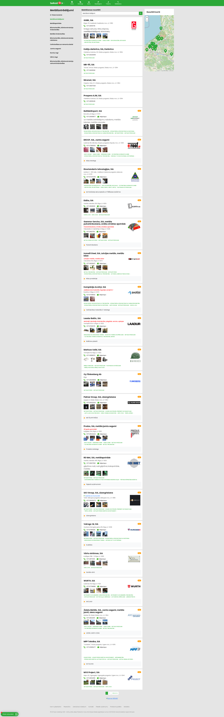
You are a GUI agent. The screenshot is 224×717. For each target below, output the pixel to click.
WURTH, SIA (89, 580)
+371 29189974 (90, 355)
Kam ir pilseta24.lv (55, 707)
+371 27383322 (90, 145)
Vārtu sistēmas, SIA (93, 553)
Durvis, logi (54, 53)
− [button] (147, 20)
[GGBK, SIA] (86, 35)
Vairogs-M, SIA (91, 524)
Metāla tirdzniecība (57, 34)
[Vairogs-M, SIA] (86, 533)
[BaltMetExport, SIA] (86, 126)
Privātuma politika (115, 707)
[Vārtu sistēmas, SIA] (86, 563)
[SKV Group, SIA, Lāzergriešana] (86, 504)
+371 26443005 (90, 55)
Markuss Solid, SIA (92, 349)
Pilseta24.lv (67, 707)
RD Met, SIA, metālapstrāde (97, 457)
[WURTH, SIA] (86, 590)
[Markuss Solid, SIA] (86, 359)
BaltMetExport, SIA (93, 111)
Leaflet (158, 70)
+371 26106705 (90, 26)
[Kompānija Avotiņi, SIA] (86, 298)
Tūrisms (108, 4)
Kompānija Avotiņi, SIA (95, 287)
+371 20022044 (90, 402)
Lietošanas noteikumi (79, 707)
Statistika (126, 707)
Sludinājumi (98, 4)
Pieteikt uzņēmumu (102, 707)
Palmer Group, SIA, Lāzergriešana (100, 397)
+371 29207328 (90, 86)
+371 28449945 (90, 380)
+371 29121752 (90, 231)
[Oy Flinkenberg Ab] (86, 384)
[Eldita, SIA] (86, 210)
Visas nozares (56, 15)
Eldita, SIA (88, 200)
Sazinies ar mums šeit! (92, 496)
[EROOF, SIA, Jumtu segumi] (86, 149)
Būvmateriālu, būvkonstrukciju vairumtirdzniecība (61, 62)
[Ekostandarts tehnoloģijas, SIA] (86, 181)
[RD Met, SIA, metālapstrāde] (86, 473)
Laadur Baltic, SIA (92, 318)
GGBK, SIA (88, 20)
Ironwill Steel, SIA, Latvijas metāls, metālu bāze (104, 254)
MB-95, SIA (89, 64)
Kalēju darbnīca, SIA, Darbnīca (99, 49)
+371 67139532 (90, 295)
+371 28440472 (90, 500)
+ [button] (147, 17)
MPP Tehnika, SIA (92, 641)
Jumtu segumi (55, 49)
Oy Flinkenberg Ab (92, 374)
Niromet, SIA (90, 80)
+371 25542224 (90, 434)
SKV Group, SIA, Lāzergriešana (98, 492)
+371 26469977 (90, 117)
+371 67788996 (90, 586)
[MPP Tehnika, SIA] (135, 647)
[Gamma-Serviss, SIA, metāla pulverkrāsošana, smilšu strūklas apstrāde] (86, 235)
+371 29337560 (90, 463)
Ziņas (72, 4)
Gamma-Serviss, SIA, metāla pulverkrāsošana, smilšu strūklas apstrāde (105, 222)
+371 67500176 (90, 326)
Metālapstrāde (55, 23)
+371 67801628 (90, 530)
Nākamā (115, 693)
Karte (88, 4)
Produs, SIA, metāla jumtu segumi (100, 426)
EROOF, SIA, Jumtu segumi (96, 140)
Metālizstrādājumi (57, 19)
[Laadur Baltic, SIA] (86, 330)
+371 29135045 (90, 101)
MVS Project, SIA (91, 672)
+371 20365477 (90, 647)
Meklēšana (118, 4)
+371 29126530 (90, 206)
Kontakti (91, 707)
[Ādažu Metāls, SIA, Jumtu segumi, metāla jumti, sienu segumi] (86, 622)
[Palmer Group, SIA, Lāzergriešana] (86, 406)
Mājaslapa (103, 117)
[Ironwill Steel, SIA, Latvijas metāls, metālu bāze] (86, 267)
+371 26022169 (90, 678)
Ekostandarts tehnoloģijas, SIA (99, 169)
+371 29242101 (90, 618)
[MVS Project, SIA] (86, 682)
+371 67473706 (90, 177)
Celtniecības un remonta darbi (61, 44)
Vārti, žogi (54, 57)
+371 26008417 (90, 263)
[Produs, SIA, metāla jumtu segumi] (86, 438)
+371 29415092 (90, 70)
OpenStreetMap (164, 70)
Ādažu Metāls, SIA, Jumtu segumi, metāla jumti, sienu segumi (104, 611)
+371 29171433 (90, 559)
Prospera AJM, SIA (92, 95)
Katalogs (80, 4)
